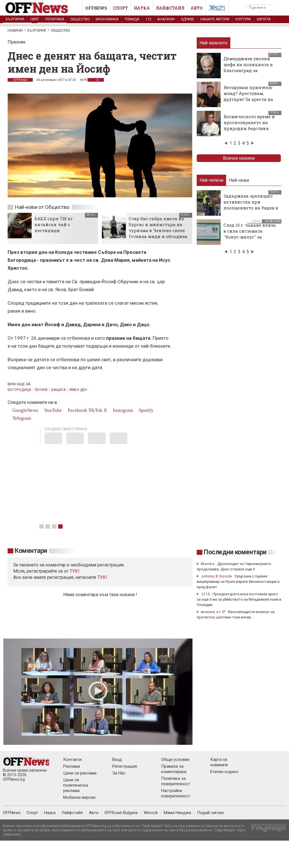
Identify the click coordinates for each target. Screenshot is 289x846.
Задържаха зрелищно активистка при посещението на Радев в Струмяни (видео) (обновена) (251, 207)
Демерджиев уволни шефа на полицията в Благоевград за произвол (248, 67)
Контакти (72, 759)
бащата (58, 390)
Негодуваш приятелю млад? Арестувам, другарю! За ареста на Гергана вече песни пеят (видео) (248, 99)
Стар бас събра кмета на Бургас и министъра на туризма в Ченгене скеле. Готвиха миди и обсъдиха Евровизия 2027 (158, 230)
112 (148, 19)
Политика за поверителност (175, 781)
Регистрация (124, 766)
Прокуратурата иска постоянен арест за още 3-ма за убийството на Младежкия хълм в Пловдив (239, 599)
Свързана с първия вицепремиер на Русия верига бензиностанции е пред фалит (238, 581)
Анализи (166, 19)
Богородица (19, 390)
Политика (54, 19)
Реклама (71, 766)
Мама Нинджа (177, 812)
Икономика (107, 19)
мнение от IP (213, 612)
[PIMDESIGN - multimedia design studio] (266, 829)
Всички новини (239, 158)
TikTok (95, 410)
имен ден (78, 390)
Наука (142, 8)
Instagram (122, 410)
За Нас (119, 773)
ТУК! (102, 577)
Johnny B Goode (216, 576)
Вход (117, 759)
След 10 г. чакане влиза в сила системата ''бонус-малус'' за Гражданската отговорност (250, 237)
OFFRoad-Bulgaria (121, 812)
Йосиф (41, 390)
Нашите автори (214, 19)
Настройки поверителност (175, 793)
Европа (264, 19)
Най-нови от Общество (42, 207)
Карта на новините (219, 762)
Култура (243, 19)
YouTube (52, 410)
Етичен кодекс (224, 771)
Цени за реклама (80, 773)
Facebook (77, 410)
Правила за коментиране (174, 769)
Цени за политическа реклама (75, 785)
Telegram (21, 418)
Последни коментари (235, 552)
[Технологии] (217, 9)
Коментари (31, 551)
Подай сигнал (210, 812)
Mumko (208, 564)
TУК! (75, 571)
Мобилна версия (79, 797)
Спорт (120, 8)
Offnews (96, 8)
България (15, 19)
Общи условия (175, 759)
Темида (131, 19)
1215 (205, 594)
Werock (151, 812)
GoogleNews (24, 410)
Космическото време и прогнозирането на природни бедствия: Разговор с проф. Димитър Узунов (249, 128)
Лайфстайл (170, 8)
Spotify (146, 410)
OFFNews (20, 80)
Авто (197, 8)
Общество (80, 19)
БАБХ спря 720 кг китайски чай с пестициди (53, 224)
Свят (34, 19)
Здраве (187, 19)
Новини (15, 30)
